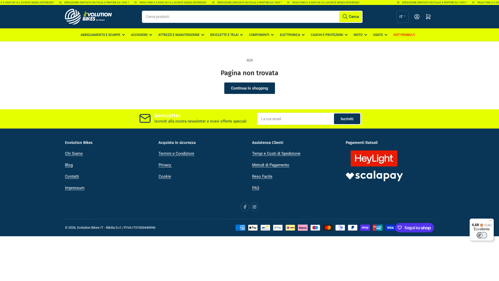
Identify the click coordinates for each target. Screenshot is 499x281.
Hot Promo (402, 35)
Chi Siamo (74, 153)
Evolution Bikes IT (90, 227)
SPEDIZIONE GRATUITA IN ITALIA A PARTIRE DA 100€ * (94, 2)
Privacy (165, 165)
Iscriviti (347, 119)
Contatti (72, 176)
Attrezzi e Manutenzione (179, 35)
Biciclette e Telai (224, 35)
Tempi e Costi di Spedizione (276, 153)
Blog (69, 165)
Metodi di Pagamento (270, 165)
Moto (358, 35)
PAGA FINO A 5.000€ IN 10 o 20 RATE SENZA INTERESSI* (171, 2)
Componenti (259, 35)
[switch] (482, 235)
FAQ (255, 188)
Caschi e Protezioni (327, 35)
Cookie (165, 176)
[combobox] (252, 17)
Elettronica (290, 35)
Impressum (74, 188)
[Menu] (491, 222)
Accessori (139, 35)
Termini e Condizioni (176, 153)
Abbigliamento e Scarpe (100, 35)
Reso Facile (262, 176)
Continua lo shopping (249, 88)
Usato (378, 35)
